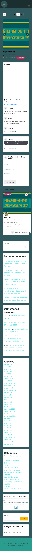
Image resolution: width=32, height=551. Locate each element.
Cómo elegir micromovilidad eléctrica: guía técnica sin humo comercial (15, 273)
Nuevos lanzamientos (11, 479)
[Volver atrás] (4, 14)
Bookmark (14, 14)
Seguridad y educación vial (13, 482)
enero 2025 (8, 407)
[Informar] (21, 14)
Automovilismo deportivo (12, 456)
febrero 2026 (8, 378)
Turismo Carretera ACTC (12, 489)
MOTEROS (8, 218)
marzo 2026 (8, 376)
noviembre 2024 (9, 411)
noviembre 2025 (9, 386)
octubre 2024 (8, 414)
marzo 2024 (8, 430)
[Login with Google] (16, 507)
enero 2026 (8, 381)
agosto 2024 (8, 418)
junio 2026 (7, 369)
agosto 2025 (8, 393)
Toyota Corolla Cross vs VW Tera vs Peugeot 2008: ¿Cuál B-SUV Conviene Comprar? (15, 282)
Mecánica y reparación (11, 54)
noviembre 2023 (9, 439)
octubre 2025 (8, 388)
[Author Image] (6, 214)
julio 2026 (7, 367)
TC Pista (7, 486)
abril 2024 (7, 428)
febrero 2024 (8, 432)
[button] (28, 6)
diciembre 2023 (9, 437)
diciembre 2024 (9, 409)
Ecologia (7, 463)
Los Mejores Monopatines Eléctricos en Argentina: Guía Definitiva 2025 (14, 338)
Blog (5, 458)
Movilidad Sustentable (11, 477)
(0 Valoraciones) (10, 57)
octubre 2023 (8, 442)
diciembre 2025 (9, 383)
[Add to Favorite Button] (26, 194)
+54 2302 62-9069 (11, 222)
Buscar (6, 244)
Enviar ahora (10, 182)
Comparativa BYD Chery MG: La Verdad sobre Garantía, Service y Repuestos (15, 264)
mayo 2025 (8, 397)
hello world (7, 329)
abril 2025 (7, 400)
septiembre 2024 (10, 416)
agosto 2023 (8, 444)
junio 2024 (7, 423)
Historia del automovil (11, 468)
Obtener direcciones (11, 104)
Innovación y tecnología (12, 470)
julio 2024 (7, 421)
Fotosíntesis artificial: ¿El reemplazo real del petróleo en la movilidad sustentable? (15, 291)
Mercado (7, 475)
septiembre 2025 (10, 390)
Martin (6, 315)
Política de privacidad (19, 504)
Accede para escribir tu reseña (17, 142)
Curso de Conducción (11, 461)
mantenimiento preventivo (13, 472)
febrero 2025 (8, 404)
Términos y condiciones (19, 500)
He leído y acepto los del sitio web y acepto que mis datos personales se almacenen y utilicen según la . (16, 502)
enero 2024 (8, 435)
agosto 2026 (8, 364)
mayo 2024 (8, 425)
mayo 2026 (8, 371)
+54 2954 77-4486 (10, 131)
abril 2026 (7, 374)
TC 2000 (7, 484)
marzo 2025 (8, 402)
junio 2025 (7, 395)
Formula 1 (7, 465)
